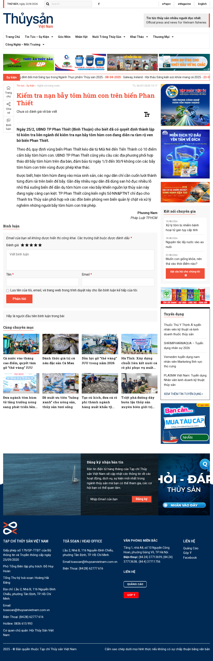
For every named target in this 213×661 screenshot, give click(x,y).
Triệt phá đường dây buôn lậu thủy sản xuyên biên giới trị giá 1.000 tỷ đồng (138, 402)
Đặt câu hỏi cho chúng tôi (185, 271)
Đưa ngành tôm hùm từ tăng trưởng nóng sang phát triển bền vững (19, 402)
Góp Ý (187, 553)
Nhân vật (81, 36)
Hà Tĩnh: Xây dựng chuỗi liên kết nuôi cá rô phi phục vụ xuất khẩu (139, 363)
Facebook (190, 557)
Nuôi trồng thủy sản (106, 36)
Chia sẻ (8, 111)
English (202, 3)
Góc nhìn (64, 36)
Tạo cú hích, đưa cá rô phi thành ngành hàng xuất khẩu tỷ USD (99, 402)
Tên (10, 274)
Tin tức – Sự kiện (37, 36)
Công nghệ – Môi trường (22, 44)
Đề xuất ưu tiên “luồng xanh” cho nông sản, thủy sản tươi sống (60, 402)
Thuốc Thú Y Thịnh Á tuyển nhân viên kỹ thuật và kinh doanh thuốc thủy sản (182, 329)
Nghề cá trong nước (48, 85)
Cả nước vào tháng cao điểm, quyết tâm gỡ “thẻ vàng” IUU (19, 363)
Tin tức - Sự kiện (26, 85)
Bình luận (8, 127)
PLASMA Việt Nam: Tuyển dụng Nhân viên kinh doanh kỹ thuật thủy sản (185, 380)
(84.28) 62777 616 (31, 617)
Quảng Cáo (190, 548)
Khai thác (137, 36)
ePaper (166, 3)
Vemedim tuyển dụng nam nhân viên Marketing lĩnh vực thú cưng (183, 361)
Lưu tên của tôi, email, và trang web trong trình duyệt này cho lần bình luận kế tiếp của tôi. (74, 290)
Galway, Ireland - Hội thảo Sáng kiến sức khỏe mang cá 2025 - (143, 77)
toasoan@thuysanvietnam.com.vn (26, 610)
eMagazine (184, 3)
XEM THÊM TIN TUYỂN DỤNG (183, 394)
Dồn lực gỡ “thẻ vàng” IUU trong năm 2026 (99, 360)
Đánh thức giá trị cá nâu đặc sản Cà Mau (58, 360)
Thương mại (161, 36)
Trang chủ (12, 36)
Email (87, 274)
